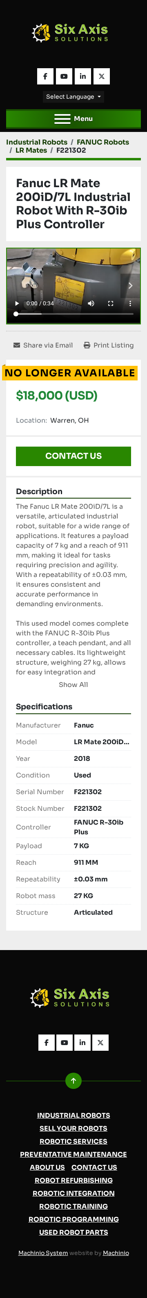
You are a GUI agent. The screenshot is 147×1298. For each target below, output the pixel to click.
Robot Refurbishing (74, 1180)
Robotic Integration (74, 1193)
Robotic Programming (74, 1219)
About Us (47, 1167)
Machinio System (43, 1253)
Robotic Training (73, 1206)
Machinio (116, 1253)
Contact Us (73, 456)
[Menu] (62, 119)
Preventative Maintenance (73, 1154)
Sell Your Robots (73, 1128)
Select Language (70, 96)
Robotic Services (73, 1141)
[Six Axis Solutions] (73, 1000)
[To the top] (73, 1081)
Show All (73, 684)
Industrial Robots (73, 1115)
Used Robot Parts (73, 1232)
